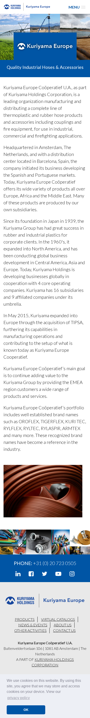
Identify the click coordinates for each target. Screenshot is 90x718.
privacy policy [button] (18, 698)
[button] (77, 7)
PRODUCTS (25, 619)
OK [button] (26, 710)
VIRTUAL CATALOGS (58, 619)
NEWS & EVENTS (32, 625)
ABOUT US (63, 625)
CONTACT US (64, 630)
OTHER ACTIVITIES (30, 630)
